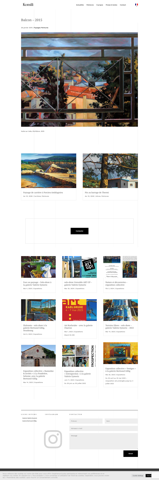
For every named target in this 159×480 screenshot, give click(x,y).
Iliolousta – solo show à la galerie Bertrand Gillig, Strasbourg (35, 328)
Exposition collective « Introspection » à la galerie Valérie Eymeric (77, 374)
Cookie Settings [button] (138, 475)
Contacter (79, 231)
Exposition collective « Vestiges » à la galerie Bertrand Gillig (120, 369)
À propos (99, 5)
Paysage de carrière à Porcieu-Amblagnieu (43, 192)
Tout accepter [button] (151, 475)
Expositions (37, 288)
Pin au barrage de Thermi (97, 192)
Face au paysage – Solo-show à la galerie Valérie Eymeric (37, 283)
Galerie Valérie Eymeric (29, 418)
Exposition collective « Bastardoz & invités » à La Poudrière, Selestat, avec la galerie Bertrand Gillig (38, 375)
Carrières (37, 196)
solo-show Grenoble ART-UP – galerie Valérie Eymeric (78, 283)
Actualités (80, 5)
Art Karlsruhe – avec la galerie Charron (78, 326)
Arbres (98, 196)
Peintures (90, 5)
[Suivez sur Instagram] (45, 431)
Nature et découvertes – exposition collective (116, 283)
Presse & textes (111, 5)
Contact (123, 5)
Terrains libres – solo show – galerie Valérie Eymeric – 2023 (119, 326)
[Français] (133, 6)
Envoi (131, 453)
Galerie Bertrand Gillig (29, 421)
